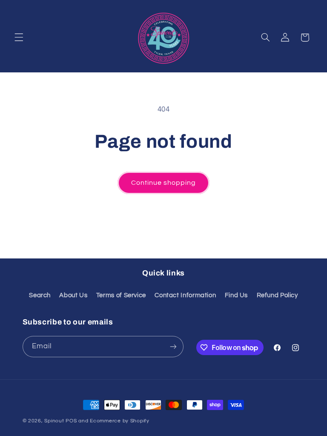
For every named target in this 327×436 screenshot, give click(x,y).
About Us (73, 295)
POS (71, 421)
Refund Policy (277, 295)
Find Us (236, 295)
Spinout (54, 421)
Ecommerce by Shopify (119, 421)
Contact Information (185, 295)
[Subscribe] (173, 346)
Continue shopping (163, 182)
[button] (19, 37)
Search (40, 295)
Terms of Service (121, 295)
